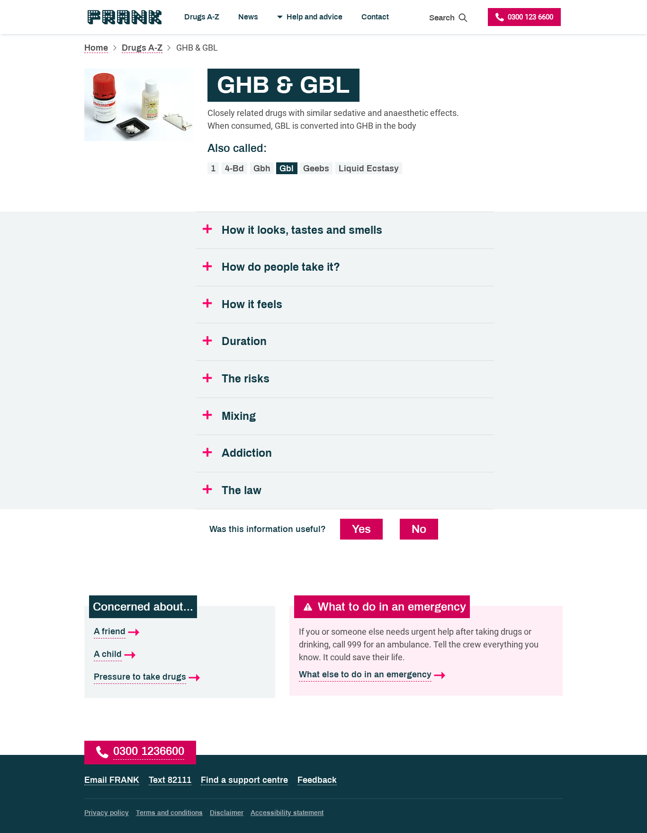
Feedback (317, 780)
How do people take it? (281, 267)
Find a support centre (244, 780)
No (419, 529)
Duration (244, 341)
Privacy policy (106, 812)
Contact (375, 17)
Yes (361, 529)
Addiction (247, 453)
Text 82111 (170, 780)
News (248, 17)
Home (96, 48)
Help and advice (314, 17)
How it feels (252, 304)
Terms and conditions (169, 812)
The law (241, 490)
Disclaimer (226, 812)
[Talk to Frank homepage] (124, 17)
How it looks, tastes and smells (302, 230)
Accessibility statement (287, 812)
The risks (246, 379)
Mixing (239, 416)
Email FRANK (111, 780)
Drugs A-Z (201, 17)
